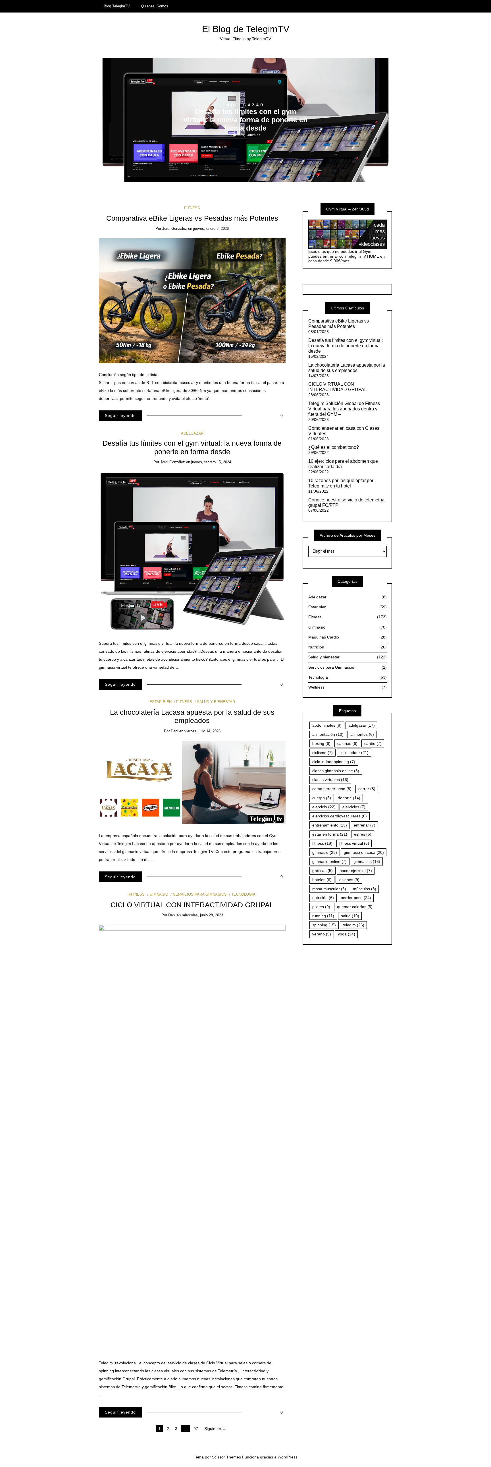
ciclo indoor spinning (333, 761)
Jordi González (248, 135)
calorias (347, 743)
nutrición (323, 897)
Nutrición (347, 647)
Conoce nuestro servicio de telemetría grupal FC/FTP (346, 502)
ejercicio (324, 807)
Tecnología (243, 894)
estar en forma (329, 834)
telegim (353, 925)
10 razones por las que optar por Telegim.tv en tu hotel (340, 483)
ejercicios (353, 807)
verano (321, 934)
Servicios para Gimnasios (199, 894)
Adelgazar (246, 105)
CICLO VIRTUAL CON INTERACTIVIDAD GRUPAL (192, 905)
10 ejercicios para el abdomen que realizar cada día (343, 464)
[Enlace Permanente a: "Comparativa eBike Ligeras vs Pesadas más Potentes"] (192, 300)
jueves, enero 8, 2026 (211, 228)
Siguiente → (215, 1428)
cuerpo (321, 798)
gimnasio (324, 852)
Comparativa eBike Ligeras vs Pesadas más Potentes (192, 218)
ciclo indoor (354, 752)
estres (362, 834)
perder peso (356, 897)
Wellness (347, 687)
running (323, 916)
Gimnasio (158, 894)
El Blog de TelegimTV (245, 29)
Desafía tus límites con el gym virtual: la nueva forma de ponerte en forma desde (245, 120)
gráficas (322, 870)
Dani (174, 731)
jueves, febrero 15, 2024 (211, 462)
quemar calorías (355, 906)
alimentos (362, 734)
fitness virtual (354, 843)
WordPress (287, 1457)
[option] (245, 120)
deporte (349, 798)
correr (366, 788)
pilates (321, 906)
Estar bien (160, 702)
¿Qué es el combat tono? (333, 447)
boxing (321, 743)
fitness (322, 843)
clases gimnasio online (335, 770)
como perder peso (331, 788)
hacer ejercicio (356, 870)
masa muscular (329, 889)
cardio (373, 743)
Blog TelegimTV (117, 6)
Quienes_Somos (154, 6)
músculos (364, 889)
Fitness (192, 208)
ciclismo (322, 752)
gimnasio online (329, 861)
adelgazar (361, 725)
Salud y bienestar (216, 702)
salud (350, 916)
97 (196, 1428)
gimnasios (366, 861)
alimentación (328, 734)
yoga (346, 934)
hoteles (322, 879)
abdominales (327, 725)
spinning (324, 925)
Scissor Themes (226, 1457)
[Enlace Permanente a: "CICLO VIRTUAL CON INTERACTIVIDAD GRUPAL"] (192, 1138)
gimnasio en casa (364, 852)
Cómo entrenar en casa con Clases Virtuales (343, 431)
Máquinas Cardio (347, 637)
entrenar (364, 825)
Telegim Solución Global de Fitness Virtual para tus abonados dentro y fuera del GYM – (344, 409)
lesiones (348, 879)
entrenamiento (329, 825)
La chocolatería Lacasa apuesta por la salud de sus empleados (346, 368)
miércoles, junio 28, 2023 (202, 915)
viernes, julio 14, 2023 (202, 731)
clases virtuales (330, 779)
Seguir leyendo (120, 415)
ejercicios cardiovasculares (339, 816)
